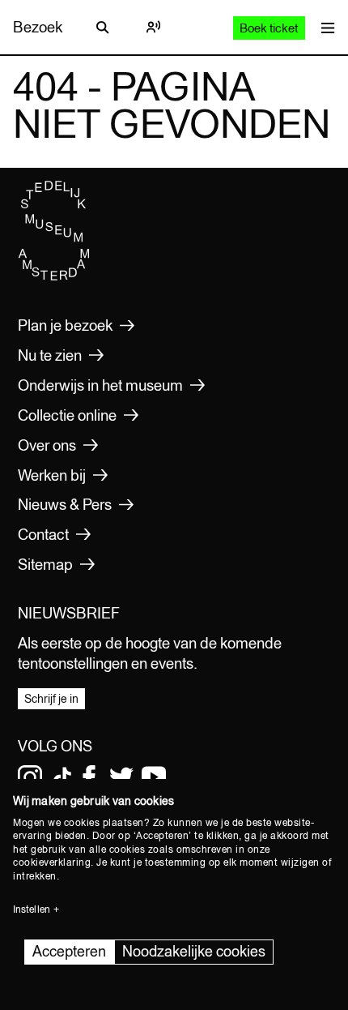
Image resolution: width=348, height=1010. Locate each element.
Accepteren (69, 951)
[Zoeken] (103, 27)
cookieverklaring (52, 862)
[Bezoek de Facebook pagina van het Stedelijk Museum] (89, 777)
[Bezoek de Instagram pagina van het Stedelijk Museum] (30, 777)
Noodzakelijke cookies (193, 951)
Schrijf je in (51, 698)
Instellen (31, 909)
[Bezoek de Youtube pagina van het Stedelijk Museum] (154, 777)
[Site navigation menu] (324, 27)
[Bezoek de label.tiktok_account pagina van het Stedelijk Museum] (62, 777)
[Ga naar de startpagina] (54, 276)
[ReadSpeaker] (153, 27)
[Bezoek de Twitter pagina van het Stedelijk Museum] (121, 777)
